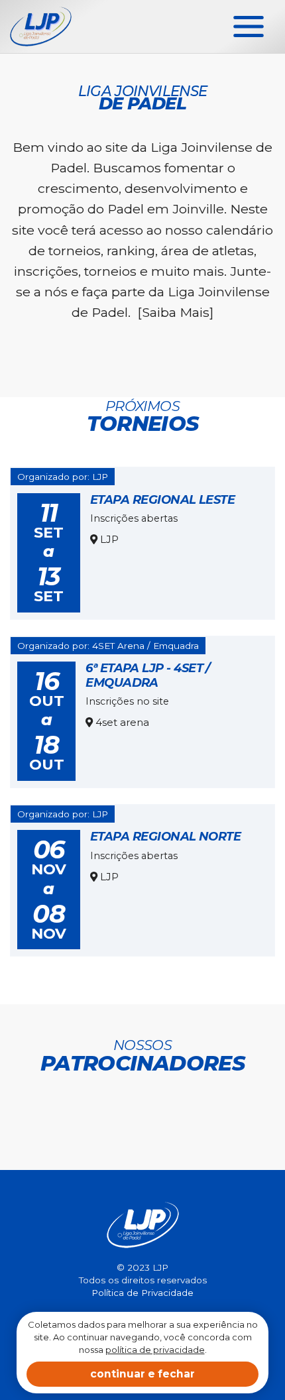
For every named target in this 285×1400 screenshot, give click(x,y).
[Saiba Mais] (175, 312)
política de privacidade (155, 1349)
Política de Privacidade (142, 1292)
